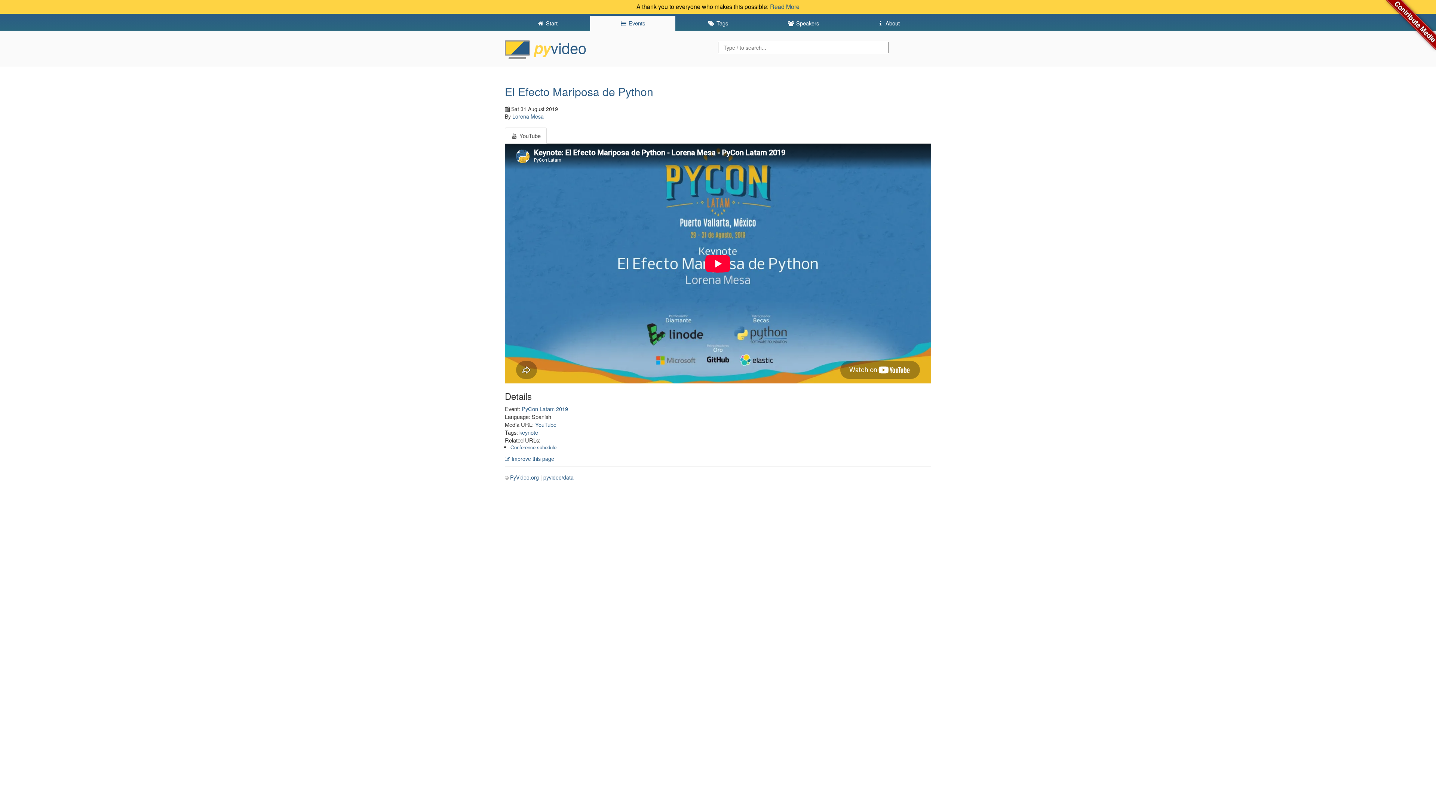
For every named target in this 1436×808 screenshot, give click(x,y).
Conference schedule (533, 447)
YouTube (545, 424)
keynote (528, 432)
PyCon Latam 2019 (545, 409)
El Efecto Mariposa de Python (579, 91)
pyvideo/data (558, 477)
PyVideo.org (524, 477)
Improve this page (532, 458)
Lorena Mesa (528, 116)
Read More (785, 6)
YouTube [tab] (529, 136)
